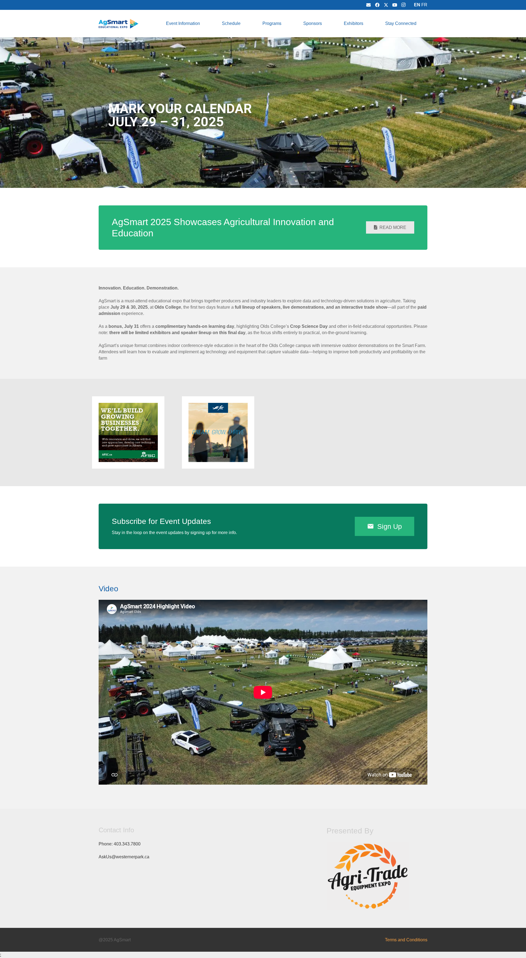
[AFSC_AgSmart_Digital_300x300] (128, 432)
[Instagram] (403, 5)
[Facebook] (377, 5)
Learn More (370, 169)
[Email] (368, 5)
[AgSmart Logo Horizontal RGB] (118, 23)
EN (417, 4)
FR (424, 4)
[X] (386, 5)
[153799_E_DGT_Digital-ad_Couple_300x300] (218, 432)
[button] (204, 23)
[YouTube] (394, 5)
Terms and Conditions (406, 939)
